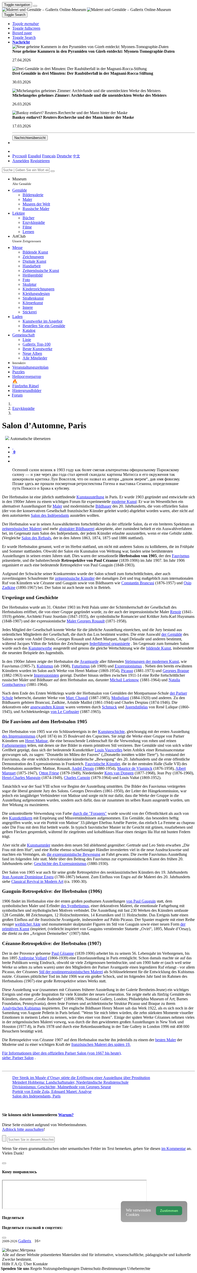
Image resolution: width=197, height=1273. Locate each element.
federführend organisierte (110, 643)
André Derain (83, 768)
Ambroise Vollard (32, 958)
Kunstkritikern (20, 818)
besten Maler (165, 1040)
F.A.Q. (17, 1264)
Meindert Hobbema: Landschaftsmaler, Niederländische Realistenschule (70, 1082)
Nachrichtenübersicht (30, 138)
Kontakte (40, 1264)
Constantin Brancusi (137, 583)
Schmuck (109, 707)
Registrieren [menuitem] (40, 161)
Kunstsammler (38, 845)
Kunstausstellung (90, 497)
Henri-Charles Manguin (21, 777)
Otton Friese (49, 773)
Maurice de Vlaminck (134, 768)
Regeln (36, 1268)
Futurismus (81, 666)
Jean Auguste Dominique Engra (28, 877)
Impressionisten (46, 675)
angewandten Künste (47, 707)
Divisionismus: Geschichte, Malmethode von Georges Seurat (61, 1087)
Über (28, 1264)
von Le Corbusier (65, 711)
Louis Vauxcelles (108, 750)
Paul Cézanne (63, 953)
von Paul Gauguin (141, 901)
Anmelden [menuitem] (20, 161)
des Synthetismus (75, 906)
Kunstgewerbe (40, 648)
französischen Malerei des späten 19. (101, 1044)
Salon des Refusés (36, 538)
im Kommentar (173, 1148)
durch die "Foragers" (90, 813)
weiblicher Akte (28, 924)
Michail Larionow (124, 680)
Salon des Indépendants (50, 515)
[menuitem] (76, 156)
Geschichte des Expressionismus (60, 863)
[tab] (12, 447)
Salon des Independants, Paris (36, 1096)
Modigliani (120, 698)
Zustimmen (169, 1211)
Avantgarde (89, 661)
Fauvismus (180, 556)
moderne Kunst (124, 501)
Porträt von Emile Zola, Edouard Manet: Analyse (52, 1091)
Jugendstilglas (136, 707)
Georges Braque (176, 670)
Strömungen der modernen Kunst (152, 661)
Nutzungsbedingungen (62, 1268)
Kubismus (45, 666)
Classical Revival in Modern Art (37, 881)
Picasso (127, 670)
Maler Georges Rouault (86, 621)
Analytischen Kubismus (21, 1008)
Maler (57, 506)
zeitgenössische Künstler (75, 578)
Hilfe (6, 1264)
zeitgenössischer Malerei (22, 528)
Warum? (66, 1115)
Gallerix (24, 1241)
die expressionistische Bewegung (73, 854)
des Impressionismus (18, 736)
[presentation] (103, 456)
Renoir (175, 612)
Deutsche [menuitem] (64, 156)
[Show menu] (35, 6)
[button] (25, 23)
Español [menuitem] (34, 156)
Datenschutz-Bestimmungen (104, 1268)
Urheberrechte (138, 1268)
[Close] (53, 171)
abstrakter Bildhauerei (76, 528)
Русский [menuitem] (19, 156)
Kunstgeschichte (111, 731)
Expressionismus (128, 666)
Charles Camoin (77, 777)
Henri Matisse (36, 741)
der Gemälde (171, 634)
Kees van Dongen (119, 773)
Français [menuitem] (49, 156)
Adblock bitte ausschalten (23, 1129)
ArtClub (26, 238)
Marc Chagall (77, 698)
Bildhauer (103, 506)
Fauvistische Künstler (102, 764)
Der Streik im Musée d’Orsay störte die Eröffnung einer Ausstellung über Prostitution (81, 1078)
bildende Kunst (158, 648)
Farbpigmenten (14, 745)
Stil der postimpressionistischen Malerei (71, 972)
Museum (21, 181)
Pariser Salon (23, 1058)
